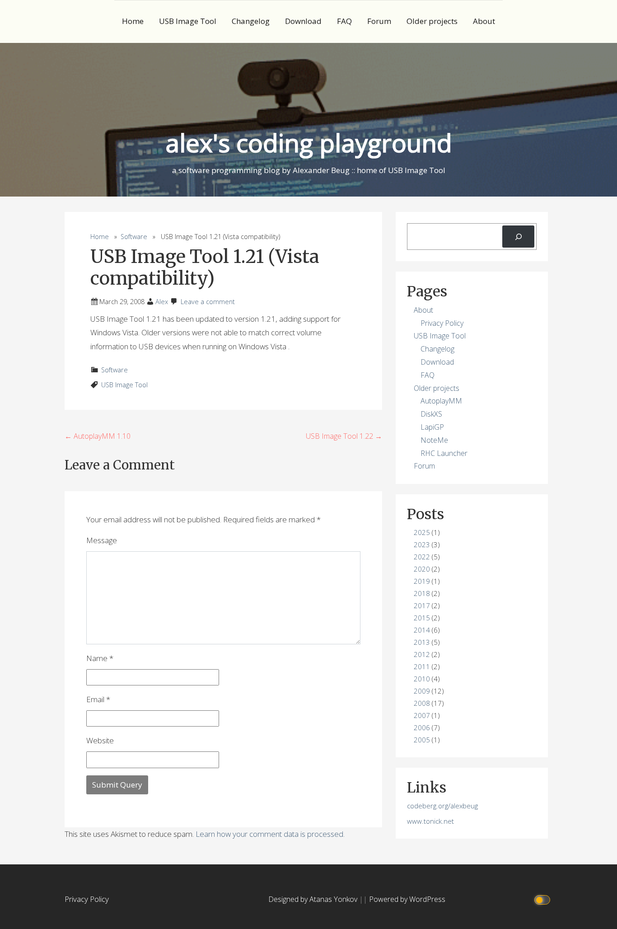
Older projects (432, 21)
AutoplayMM (441, 401)
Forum (379, 21)
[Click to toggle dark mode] (543, 899)
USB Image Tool (187, 21)
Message (101, 540)
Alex (161, 301)
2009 (422, 690)
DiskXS (431, 414)
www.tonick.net (430, 821)
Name (99, 658)
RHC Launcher (444, 453)
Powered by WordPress (407, 899)
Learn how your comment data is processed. (270, 834)
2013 (422, 642)
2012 (422, 654)
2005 (422, 739)
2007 (422, 715)
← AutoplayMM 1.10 (98, 436)
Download (303, 21)
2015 (422, 617)
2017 (422, 605)
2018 (422, 593)
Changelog (251, 21)
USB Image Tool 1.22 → (344, 436)
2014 (422, 629)
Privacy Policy (442, 323)
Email (98, 699)
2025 (422, 532)
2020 (422, 568)
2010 (422, 678)
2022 (422, 556)
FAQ (344, 21)
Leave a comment (208, 301)
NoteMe (434, 440)
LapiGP (432, 427)
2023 (422, 544)
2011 (422, 666)
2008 (422, 703)
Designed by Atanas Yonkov (313, 899)
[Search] (518, 236)
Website (100, 740)
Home (133, 21)
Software (134, 236)
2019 (422, 581)
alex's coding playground (308, 143)
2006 (422, 727)
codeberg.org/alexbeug (442, 805)
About (484, 21)
